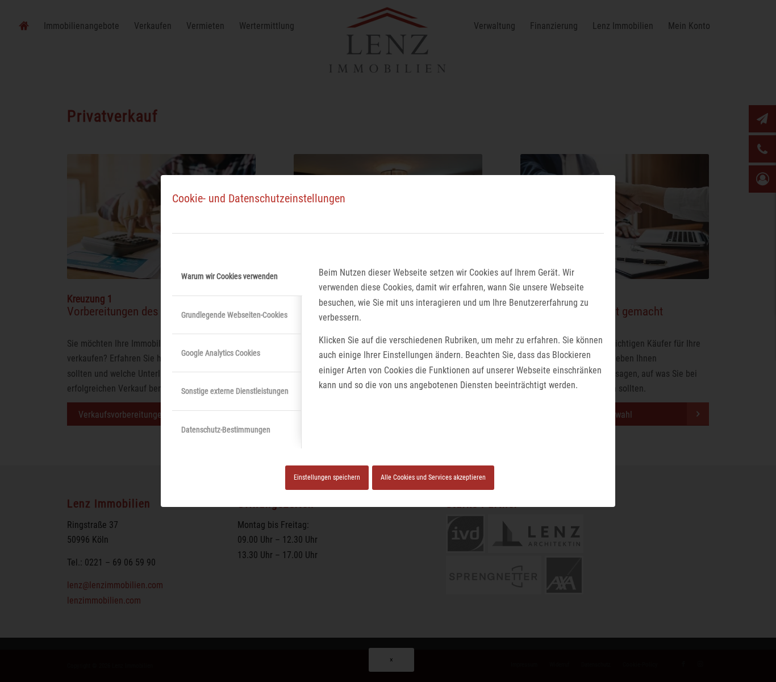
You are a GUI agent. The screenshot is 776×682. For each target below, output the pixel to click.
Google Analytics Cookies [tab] (220, 352)
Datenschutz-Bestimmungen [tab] (225, 429)
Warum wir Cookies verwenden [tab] (229, 276)
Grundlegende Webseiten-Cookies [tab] (234, 314)
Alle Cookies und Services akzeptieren (433, 477)
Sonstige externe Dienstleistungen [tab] (235, 391)
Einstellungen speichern (327, 477)
